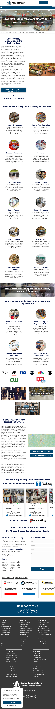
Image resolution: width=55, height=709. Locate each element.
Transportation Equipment (44, 630)
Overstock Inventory (42, 632)
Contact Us (4, 645)
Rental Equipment (42, 645)
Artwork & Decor (10, 663)
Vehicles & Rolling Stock (11, 655)
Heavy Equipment (23, 626)
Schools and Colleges (43, 643)
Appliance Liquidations (11, 668)
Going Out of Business (38, 674)
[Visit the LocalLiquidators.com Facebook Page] (19, 611)
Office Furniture (41, 624)
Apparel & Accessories (11, 674)
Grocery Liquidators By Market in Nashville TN (35, 32)
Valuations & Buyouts (6, 626)
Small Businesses (37, 668)
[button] (12, 705)
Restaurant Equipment (43, 622)
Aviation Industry (23, 624)
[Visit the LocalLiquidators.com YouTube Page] (32, 611)
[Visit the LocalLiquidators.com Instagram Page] (23, 611)
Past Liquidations (5, 638)
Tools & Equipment (10, 670)
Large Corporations (38, 666)
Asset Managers (37, 657)
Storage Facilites (37, 665)
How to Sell (4, 641)
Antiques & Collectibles (11, 657)
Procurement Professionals (39, 659)
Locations (8, 32)
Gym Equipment (41, 638)
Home (2, 32)
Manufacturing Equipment (25, 628)
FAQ (2, 643)
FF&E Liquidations (42, 626)
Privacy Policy (6, 699)
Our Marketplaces (5, 634)
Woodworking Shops (43, 641)
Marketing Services (5, 630)
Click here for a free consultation (13, 90)
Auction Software (5, 632)
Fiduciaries (36, 661)
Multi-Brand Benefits (6, 628)
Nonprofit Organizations (39, 670)
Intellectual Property (24, 640)
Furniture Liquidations (11, 666)
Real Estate (22, 645)
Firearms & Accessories (11, 676)
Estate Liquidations (10, 653)
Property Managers (37, 653)
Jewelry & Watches (10, 659)
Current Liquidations (6, 636)
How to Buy (4, 640)
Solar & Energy (22, 634)
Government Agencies (38, 672)
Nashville (20, 32)
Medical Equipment (24, 632)
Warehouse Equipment (43, 628)
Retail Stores (41, 636)
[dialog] (12, 698)
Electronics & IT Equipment (26, 630)
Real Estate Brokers (38, 663)
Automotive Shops (42, 640)
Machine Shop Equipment (25, 636)
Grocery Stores (23, 641)
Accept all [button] (12, 702)
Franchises (36, 676)
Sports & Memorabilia (11, 661)
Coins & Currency (10, 672)
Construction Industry (24, 622)
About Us (3, 622)
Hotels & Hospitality (24, 638)
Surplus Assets (23, 643)
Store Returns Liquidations (44, 634)
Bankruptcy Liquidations (11, 665)
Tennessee (14, 32)
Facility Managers (37, 655)
